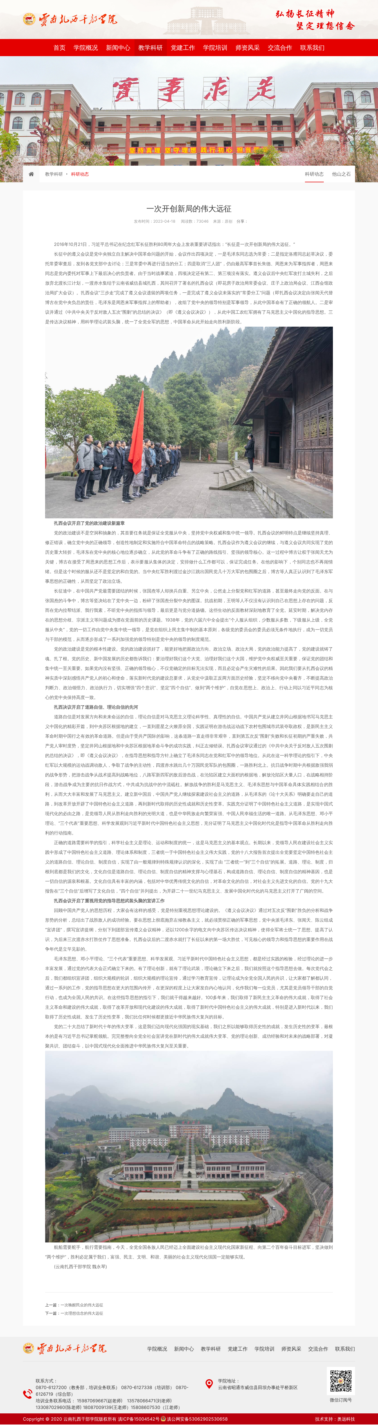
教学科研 (150, 47)
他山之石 (341, 174)
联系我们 (312, 47)
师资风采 (247, 47)
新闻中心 (118, 47)
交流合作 (280, 47)
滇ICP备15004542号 (139, 1419)
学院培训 (215, 47)
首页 (59, 47)
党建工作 (183, 47)
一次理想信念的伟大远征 (82, 1313)
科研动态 (314, 174)
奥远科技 (346, 1419)
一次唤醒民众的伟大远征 (82, 1304)
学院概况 (86, 47)
